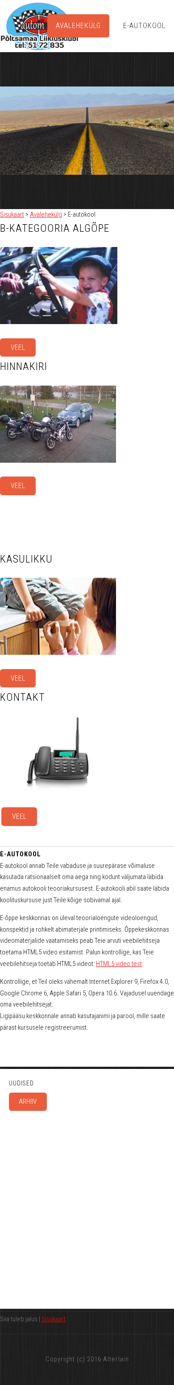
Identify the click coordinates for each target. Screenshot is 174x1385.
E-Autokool (144, 25)
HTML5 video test (119, 964)
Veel (18, 347)
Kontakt (22, 697)
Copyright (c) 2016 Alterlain (87, 1359)
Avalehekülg (78, 25)
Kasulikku (26, 559)
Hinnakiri (23, 366)
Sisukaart (12, 214)
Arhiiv (28, 1101)
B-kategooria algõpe (54, 228)
